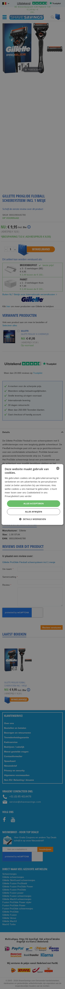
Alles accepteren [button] (34, 503)
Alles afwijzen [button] (33, 511)
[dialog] (32, 494)
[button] (32, 519)
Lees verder (25, 496)
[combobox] (57, 468)
